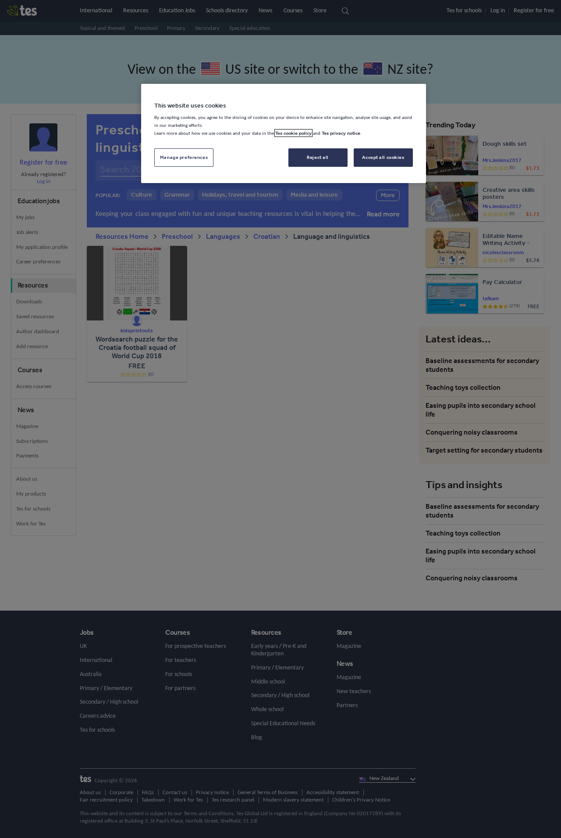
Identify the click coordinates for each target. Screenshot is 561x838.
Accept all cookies (383, 157)
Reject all (318, 157)
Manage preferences (184, 157)
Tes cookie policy (293, 133)
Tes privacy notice (341, 133)
